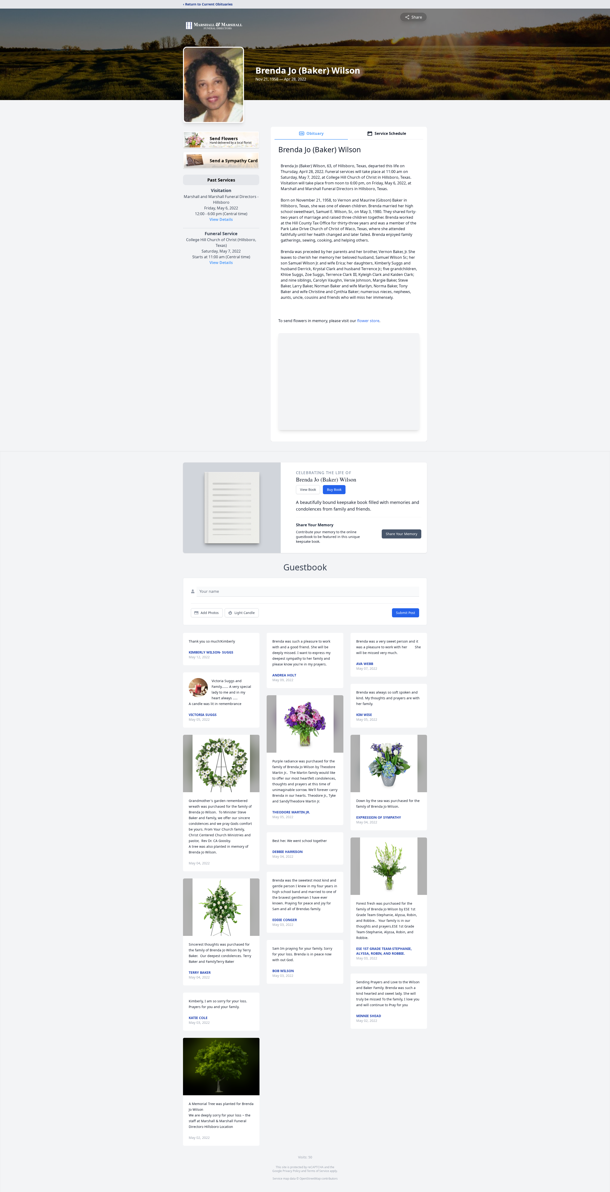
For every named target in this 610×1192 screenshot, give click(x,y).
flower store (368, 320)
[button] (221, 763)
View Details (221, 219)
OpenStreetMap (310, 1179)
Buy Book (334, 489)
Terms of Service (318, 1171)
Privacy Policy (291, 1171)
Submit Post (405, 612)
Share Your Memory (401, 534)
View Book (308, 489)
